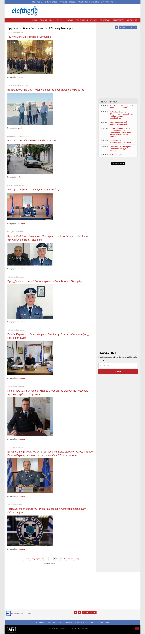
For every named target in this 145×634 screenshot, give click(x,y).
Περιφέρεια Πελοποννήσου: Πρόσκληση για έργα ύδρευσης (120, 149)
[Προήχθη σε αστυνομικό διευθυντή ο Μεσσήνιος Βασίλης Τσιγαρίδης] (30, 301)
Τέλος (77, 559)
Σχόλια (19, 177)
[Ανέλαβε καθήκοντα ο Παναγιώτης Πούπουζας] (30, 206)
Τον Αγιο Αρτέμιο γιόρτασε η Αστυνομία (29, 36)
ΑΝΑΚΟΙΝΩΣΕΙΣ (92, 622)
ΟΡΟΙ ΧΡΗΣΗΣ (68, 622)
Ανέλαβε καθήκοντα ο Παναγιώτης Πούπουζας (33, 189)
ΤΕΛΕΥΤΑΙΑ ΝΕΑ (109, 102)
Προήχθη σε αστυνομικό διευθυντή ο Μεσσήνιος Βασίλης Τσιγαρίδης (45, 281)
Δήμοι (18, 128)
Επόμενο (70, 559)
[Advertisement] (118, 221)
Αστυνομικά (20, 223)
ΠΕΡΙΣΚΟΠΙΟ (94, 2)
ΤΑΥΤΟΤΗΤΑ (79, 622)
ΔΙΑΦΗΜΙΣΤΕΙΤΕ (107, 2)
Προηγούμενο (36, 559)
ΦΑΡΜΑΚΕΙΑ (40, 622)
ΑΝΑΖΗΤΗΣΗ (83, 2)
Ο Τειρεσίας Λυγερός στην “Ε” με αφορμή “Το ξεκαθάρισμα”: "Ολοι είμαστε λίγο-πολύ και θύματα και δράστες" (121, 132)
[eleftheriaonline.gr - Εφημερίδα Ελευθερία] (24, 11)
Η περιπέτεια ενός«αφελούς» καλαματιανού (31, 140)
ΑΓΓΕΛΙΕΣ (63, 2)
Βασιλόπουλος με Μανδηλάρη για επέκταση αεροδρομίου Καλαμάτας (45, 89)
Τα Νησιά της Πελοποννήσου (121, 155)
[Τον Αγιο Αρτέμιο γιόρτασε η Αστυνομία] (30, 57)
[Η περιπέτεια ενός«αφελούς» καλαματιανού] (30, 158)
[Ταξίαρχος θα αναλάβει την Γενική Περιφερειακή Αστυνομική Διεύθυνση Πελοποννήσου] (30, 531)
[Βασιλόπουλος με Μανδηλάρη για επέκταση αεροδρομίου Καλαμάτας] (30, 109)
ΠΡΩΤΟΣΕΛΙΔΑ (37, 2)
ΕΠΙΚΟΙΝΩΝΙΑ (104, 622)
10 (64, 559)
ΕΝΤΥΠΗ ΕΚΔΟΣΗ (51, 2)
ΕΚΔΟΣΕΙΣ (73, 2)
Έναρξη (26, 559)
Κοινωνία (20, 77)
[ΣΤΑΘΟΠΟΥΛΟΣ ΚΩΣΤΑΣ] (11, 629)
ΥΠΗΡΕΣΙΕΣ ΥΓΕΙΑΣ (53, 622)
